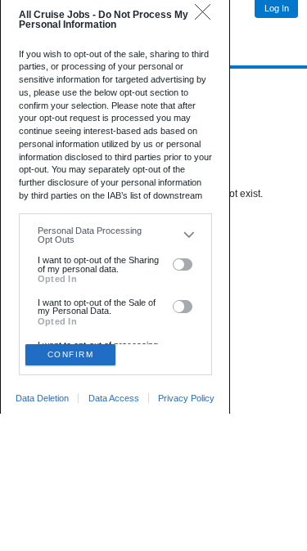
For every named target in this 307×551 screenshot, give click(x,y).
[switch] (183, 264)
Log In (276, 8)
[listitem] (115, 235)
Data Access (113, 398)
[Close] (207, 16)
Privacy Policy (186, 398)
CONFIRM (70, 354)
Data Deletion (42, 398)
